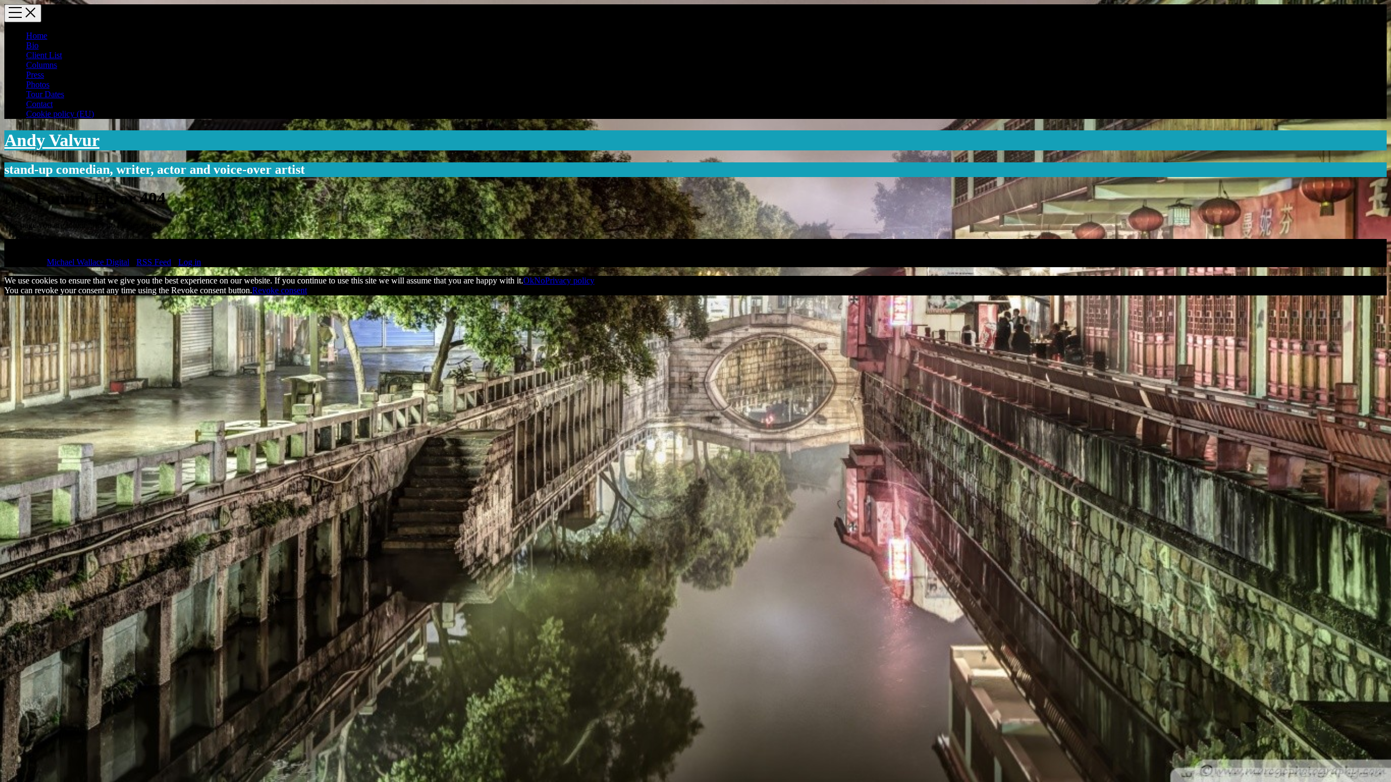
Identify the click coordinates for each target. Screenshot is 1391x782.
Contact (39, 104)
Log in (189, 262)
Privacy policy (569, 280)
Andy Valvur (51, 140)
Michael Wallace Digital (88, 262)
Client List (44, 55)
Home (36, 35)
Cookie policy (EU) (60, 113)
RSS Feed (153, 262)
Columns (41, 65)
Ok (528, 280)
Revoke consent (279, 290)
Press (35, 74)
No (539, 280)
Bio (32, 45)
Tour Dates (45, 94)
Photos (37, 84)
